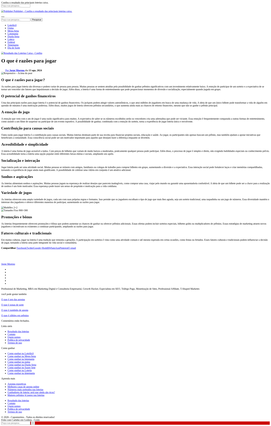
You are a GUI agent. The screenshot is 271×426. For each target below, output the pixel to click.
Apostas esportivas (17, 384)
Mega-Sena (13, 30)
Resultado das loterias (18, 331)
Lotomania (13, 33)
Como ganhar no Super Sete (21, 367)
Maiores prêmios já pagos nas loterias (26, 395)
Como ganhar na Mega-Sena (22, 356)
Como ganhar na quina (19, 362)
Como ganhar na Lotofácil (21, 353)
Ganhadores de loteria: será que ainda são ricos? (31, 392)
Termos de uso (15, 342)
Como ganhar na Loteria (20, 370)
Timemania (13, 45)
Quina (11, 28)
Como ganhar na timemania (21, 373)
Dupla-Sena (13, 36)
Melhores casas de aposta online (23, 386)
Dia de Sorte (14, 47)
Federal (11, 42)
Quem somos (14, 337)
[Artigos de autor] (7, 261)
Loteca (11, 39)
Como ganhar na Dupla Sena (22, 364)
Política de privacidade (19, 340)
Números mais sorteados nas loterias (25, 389)
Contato (11, 334)
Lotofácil (12, 25)
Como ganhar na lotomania (21, 359)
